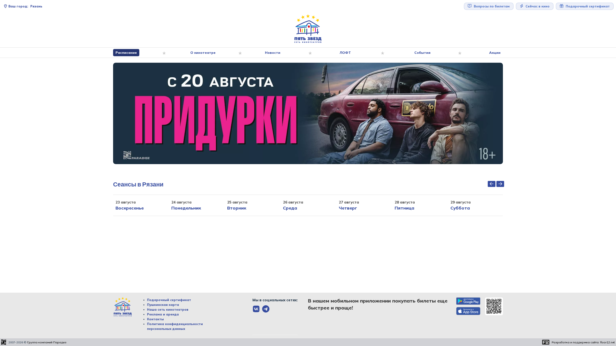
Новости (272, 52)
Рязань (25, 6)
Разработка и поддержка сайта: (583, 342)
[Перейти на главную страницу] (308, 29)
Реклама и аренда (163, 314)
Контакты (155, 319)
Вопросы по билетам (491, 6)
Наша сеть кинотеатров (167, 309)
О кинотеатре (203, 52)
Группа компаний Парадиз (46, 342)
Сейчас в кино (537, 6)
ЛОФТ (345, 52)
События (422, 52)
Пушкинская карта (163, 305)
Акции (494, 52)
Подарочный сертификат (169, 300)
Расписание (126, 52)
